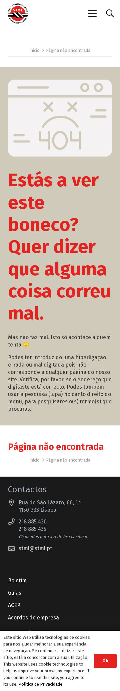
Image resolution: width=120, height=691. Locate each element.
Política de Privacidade (40, 684)
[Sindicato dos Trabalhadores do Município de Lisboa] (17, 13)
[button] (92, 13)
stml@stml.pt (35, 548)
